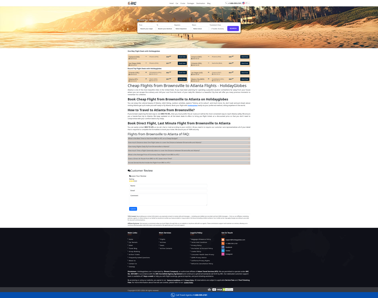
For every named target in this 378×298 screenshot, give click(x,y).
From (140, 25)
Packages (190, 3)
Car (177, 3)
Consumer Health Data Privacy (202, 254)
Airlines (163, 242)
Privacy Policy (196, 245)
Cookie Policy (196, 251)
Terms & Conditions (173, 280)
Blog (208, 3)
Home (131, 239)
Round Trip (143, 20)
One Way (154, 20)
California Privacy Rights (200, 261)
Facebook (228, 247)
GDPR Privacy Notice (199, 257)
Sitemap (132, 267)
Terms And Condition (199, 242)
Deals (162, 245)
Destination (200, 3)
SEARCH (233, 28)
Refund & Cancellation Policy (202, 264)
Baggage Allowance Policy (201, 239)
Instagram (229, 254)
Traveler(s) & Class (215, 25)
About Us (132, 261)
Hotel (172, 3)
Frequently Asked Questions (139, 257)
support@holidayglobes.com (235, 240)
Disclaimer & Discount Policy (202, 248)
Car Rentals (133, 242)
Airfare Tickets (134, 254)
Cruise (182, 3)
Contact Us (133, 264)
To (157, 25)
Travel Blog (133, 248)
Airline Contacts (166, 248)
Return (194, 25)
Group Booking (134, 251)
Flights (162, 239)
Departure (177, 25)
